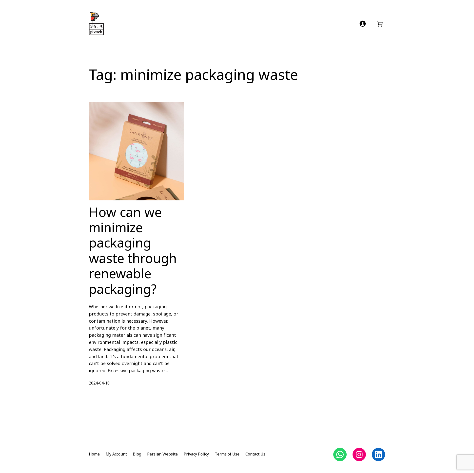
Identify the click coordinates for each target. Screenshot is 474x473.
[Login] (362, 23)
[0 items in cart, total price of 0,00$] (379, 23)
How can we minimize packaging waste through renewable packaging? (133, 251)
